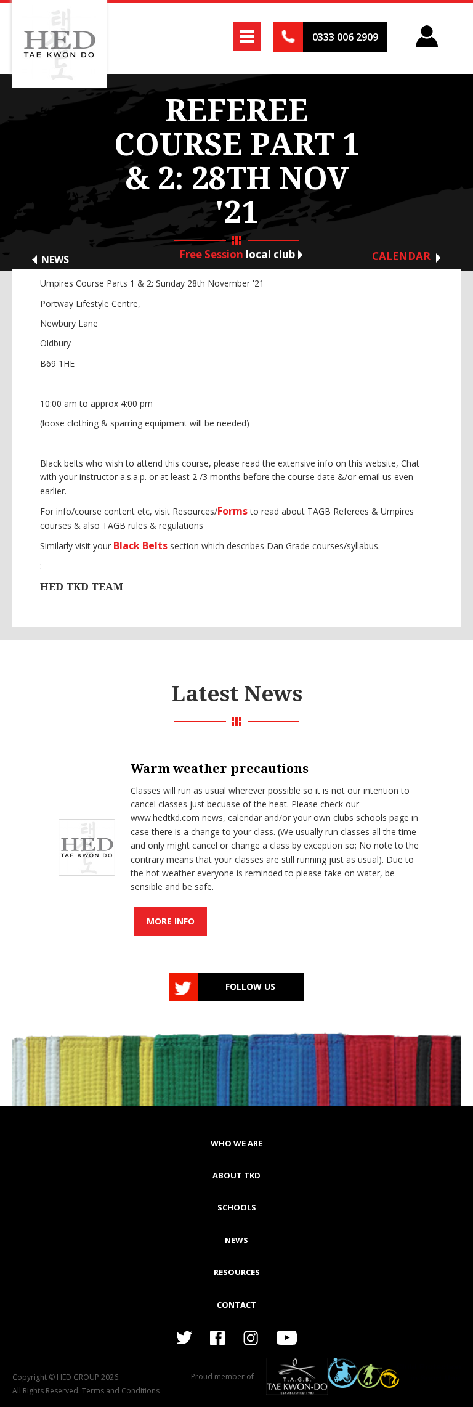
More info (171, 921)
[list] (236, 842)
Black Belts (140, 545)
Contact (236, 1304)
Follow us (250, 986)
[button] (247, 36)
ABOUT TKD (236, 1175)
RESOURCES (237, 1272)
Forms (232, 511)
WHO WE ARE (236, 1143)
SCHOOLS (236, 1207)
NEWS (236, 1240)
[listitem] (236, 842)
